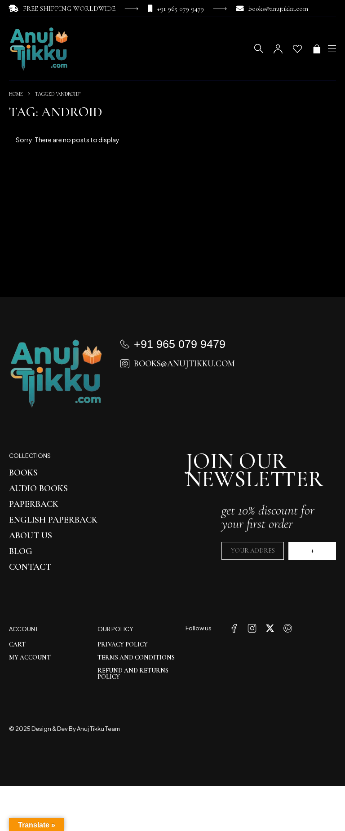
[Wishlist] (297, 48)
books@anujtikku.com (278, 8)
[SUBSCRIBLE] (312, 551)
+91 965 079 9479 (180, 8)
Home (16, 94)
